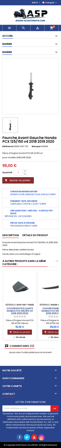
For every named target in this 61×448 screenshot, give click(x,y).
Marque (36, 146)
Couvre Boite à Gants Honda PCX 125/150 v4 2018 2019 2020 (20, 311)
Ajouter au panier (17, 180)
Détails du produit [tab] (35, 235)
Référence (7, 146)
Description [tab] (10, 235)
